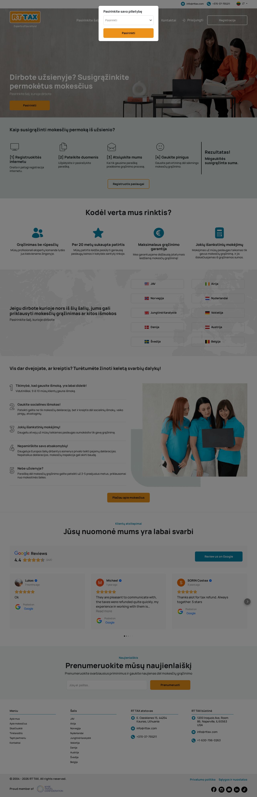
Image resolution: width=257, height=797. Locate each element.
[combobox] (128, 20)
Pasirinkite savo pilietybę (122, 11)
